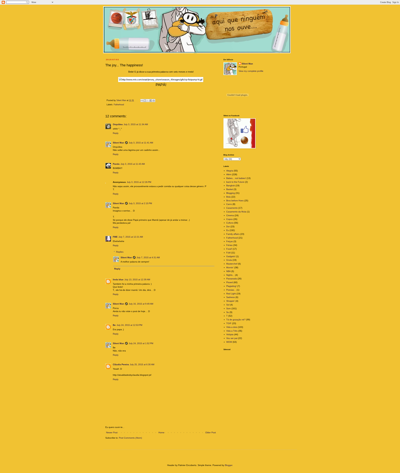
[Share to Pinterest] (153, 100)
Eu (227, 230)
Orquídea (118, 124)
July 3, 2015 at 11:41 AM (141, 142)
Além (228, 174)
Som (228, 308)
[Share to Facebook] (150, 100)
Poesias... (231, 290)
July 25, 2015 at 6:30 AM (142, 364)
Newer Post (112, 432)
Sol (227, 304)
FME (115, 237)
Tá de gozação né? (235, 319)
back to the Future (235, 182)
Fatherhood (119, 105)
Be (114, 325)
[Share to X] (147, 100)
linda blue (118, 279)
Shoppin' (230, 301)
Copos (229, 219)
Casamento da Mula (236, 211)
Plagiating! (231, 286)
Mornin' (230, 267)
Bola (228, 197)
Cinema (230, 215)
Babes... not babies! (236, 178)
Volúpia (229, 334)
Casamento (232, 208)
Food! (229, 249)
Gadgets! (230, 256)
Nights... (230, 275)
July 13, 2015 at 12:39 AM (137, 279)
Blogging (230, 193)
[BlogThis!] (144, 100)
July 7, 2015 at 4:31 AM (148, 257)
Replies (119, 252)
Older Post (210, 432)
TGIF (228, 323)
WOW (229, 342)
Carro (229, 204)
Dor (228, 226)
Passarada (231, 278)
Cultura (229, 222)
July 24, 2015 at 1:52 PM (141, 343)
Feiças (229, 241)
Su (227, 312)
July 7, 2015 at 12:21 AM (130, 237)
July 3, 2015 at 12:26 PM (139, 182)
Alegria (229, 170)
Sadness (230, 297)
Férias (229, 245)
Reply (115, 133)
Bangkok (230, 185)
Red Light (231, 293)
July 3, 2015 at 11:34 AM (136, 124)
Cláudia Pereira (121, 364)
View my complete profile (251, 71)
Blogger (228, 465)
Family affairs (233, 234)
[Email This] (141, 100)
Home (161, 432)
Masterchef (231, 263)
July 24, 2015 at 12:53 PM (129, 325)
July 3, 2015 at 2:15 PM (140, 203)
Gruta (229, 260)
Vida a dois (231, 327)
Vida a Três (232, 331)
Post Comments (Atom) (130, 438)
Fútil (228, 252)
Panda (116, 164)
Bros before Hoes (235, 200)
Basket (229, 189)
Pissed (229, 282)
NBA (228, 271)
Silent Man (118, 142)
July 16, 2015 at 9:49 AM (141, 304)
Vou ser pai (231, 338)
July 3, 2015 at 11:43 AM (132, 164)
